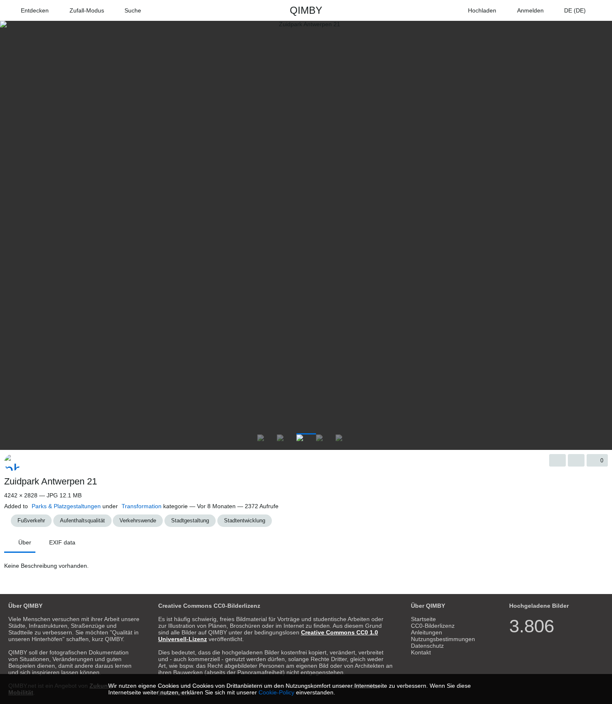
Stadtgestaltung (190, 520)
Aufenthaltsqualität (82, 520)
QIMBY (306, 10)
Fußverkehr (31, 520)
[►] (603, 439)
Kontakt (421, 652)
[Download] (557, 460)
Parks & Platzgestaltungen (66, 506)
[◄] (8, 439)
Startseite (423, 619)
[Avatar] (12, 462)
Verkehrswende (137, 520)
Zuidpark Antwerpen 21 (50, 481)
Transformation (142, 506)
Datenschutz (427, 645)
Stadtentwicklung (244, 520)
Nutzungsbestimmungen (443, 639)
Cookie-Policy (276, 692)
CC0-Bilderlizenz (433, 625)
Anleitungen (426, 632)
